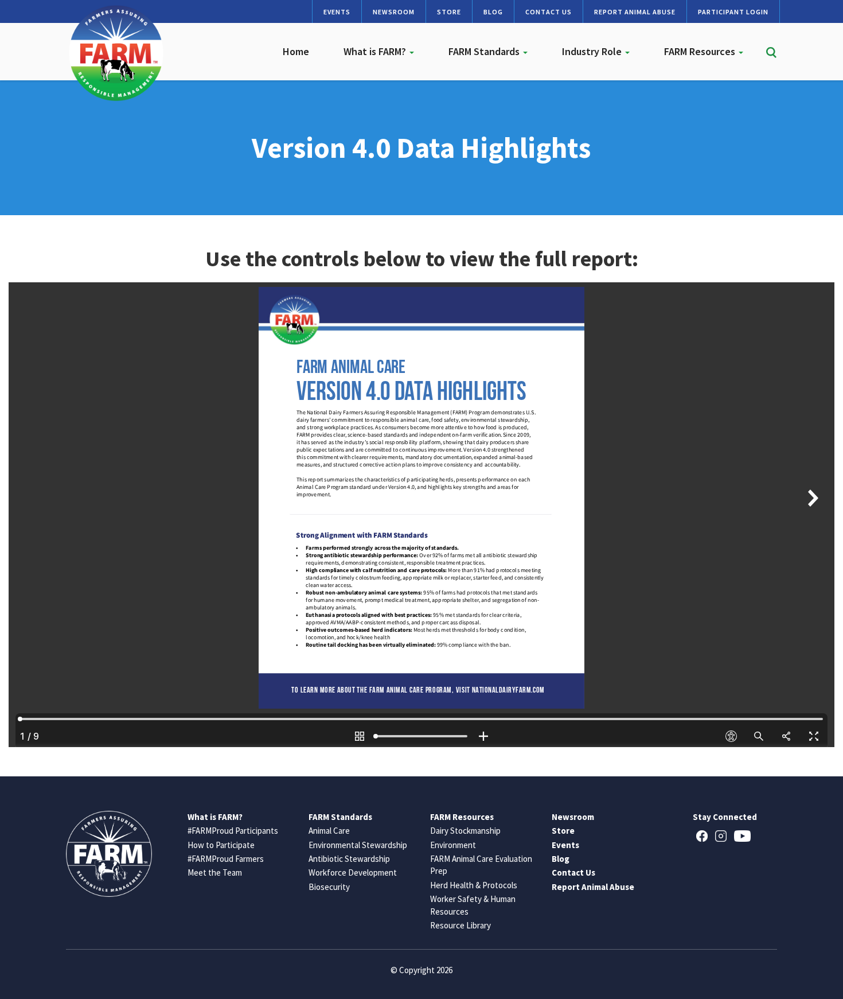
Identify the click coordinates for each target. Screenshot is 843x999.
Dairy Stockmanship (465, 830)
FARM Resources (700, 51)
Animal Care (329, 830)
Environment (453, 844)
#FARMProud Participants (233, 830)
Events (336, 11)
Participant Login (733, 11)
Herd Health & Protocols (473, 885)
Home (296, 51)
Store (449, 11)
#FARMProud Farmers (226, 858)
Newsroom (394, 11)
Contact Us (548, 11)
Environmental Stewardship (358, 844)
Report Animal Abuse (635, 11)
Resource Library (460, 925)
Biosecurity (329, 886)
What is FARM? (376, 51)
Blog (493, 11)
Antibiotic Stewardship (349, 858)
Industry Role (593, 51)
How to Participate (221, 844)
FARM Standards (485, 51)
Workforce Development (353, 872)
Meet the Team (215, 872)
